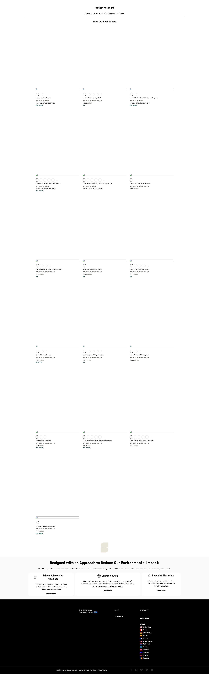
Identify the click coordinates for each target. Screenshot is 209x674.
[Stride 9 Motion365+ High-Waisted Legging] (151, 58)
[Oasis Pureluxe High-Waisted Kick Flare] (57, 144)
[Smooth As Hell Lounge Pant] (104, 58)
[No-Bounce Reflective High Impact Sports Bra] (104, 401)
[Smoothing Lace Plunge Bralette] (104, 315)
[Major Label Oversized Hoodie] (104, 230)
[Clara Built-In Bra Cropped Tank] (57, 487)
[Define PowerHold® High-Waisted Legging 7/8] (104, 144)
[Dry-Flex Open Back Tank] (57, 401)
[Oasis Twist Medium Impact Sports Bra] (151, 401)
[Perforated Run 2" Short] (57, 58)
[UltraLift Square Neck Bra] (57, 315)
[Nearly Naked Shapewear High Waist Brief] (57, 230)
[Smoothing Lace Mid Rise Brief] (151, 230)
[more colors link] (56, 180)
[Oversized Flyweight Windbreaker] (151, 144)
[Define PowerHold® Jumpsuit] (151, 315)
